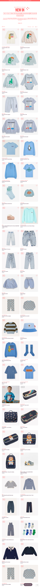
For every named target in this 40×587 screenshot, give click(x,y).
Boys (8, 13)
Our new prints (33, 13)
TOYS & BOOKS (17, 13)
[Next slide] (18, 37)
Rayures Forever (20, 15)
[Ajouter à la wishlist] (18, 29)
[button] (20, 23)
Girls (4, 13)
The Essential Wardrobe (25, 13)
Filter (4, 26)
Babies (12, 13)
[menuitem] (20, 3)
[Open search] (31, 3)
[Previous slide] (3, 37)
